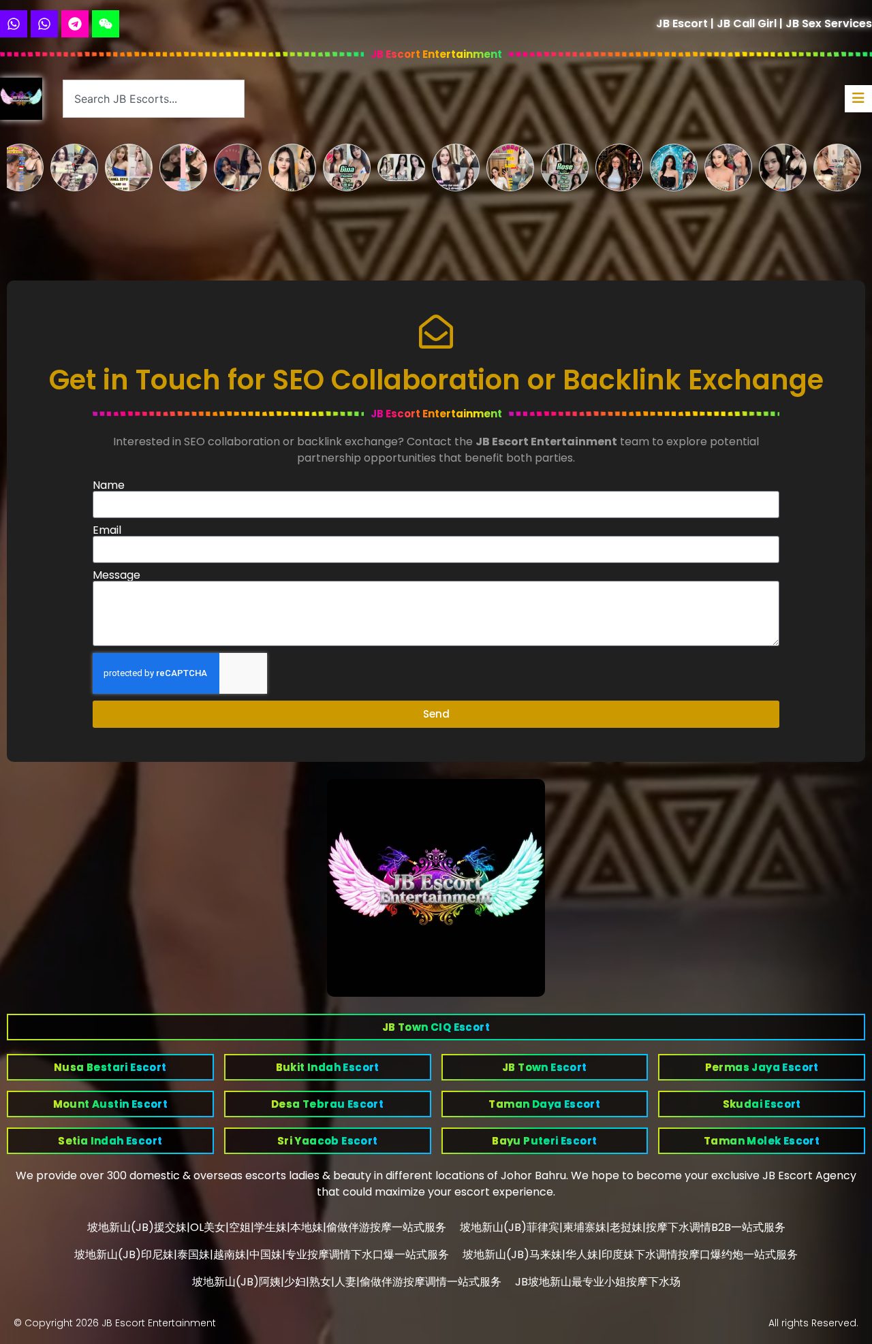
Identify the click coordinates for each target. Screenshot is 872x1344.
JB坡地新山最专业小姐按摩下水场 (598, 1282)
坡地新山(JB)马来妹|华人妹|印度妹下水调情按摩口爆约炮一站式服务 (630, 1254)
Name (109, 485)
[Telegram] (75, 23)
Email (107, 530)
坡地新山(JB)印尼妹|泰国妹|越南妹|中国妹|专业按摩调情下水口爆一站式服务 (261, 1254)
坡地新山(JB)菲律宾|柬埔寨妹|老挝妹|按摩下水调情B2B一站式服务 (622, 1227)
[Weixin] (105, 23)
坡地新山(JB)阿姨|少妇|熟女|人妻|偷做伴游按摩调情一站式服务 (346, 1282)
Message (116, 575)
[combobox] (154, 99)
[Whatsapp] (13, 23)
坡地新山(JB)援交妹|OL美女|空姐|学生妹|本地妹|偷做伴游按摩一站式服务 (266, 1227)
